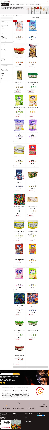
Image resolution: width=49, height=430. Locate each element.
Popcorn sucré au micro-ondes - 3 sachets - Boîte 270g (19, 33)
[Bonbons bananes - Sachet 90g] (30, 285)
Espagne (3, 60)
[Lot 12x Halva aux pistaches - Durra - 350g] (22, 335)
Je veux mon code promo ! (5, 427)
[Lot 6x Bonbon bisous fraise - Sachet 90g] (20, 285)
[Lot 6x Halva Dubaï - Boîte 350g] (20, 87)
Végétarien (4, 50)
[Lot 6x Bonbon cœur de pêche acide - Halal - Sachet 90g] (32, 260)
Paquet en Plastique (5, 65)
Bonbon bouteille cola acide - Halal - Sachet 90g (19, 256)
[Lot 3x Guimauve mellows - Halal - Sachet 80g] (18, 136)
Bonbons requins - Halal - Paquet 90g (32, 33)
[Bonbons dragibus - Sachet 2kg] (19, 211)
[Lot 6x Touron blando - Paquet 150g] (34, 211)
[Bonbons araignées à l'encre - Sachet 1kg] (30, 310)
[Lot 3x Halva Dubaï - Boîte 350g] (18, 87)
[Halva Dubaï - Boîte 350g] (16, 87)
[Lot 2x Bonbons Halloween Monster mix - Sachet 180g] (18, 186)
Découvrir (17, 41)
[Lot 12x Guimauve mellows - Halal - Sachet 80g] (22, 136)
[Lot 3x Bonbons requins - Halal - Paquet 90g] (30, 37)
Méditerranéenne (4, 33)
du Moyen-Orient (4, 38)
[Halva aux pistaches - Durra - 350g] (16, 335)
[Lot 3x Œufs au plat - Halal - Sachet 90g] (33, 112)
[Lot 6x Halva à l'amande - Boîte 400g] (20, 161)
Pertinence (41, 17)
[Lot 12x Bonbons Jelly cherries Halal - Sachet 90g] (35, 161)
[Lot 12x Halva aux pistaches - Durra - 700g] (35, 335)
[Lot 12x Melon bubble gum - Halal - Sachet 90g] (22, 112)
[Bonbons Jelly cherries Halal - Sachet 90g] (30, 161)
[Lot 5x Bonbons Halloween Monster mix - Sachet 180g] (20, 186)
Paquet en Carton (4, 66)
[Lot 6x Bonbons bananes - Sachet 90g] (34, 285)
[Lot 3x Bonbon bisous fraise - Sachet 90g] (18, 285)
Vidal (19, 183)
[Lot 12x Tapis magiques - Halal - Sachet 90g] (35, 136)
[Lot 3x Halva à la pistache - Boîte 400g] (32, 236)
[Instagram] (4, 383)
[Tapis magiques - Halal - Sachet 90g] (30, 136)
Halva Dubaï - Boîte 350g (19, 82)
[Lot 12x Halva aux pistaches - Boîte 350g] (35, 87)
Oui (3, 75)
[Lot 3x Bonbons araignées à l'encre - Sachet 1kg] (32, 310)
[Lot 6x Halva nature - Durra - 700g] (20, 360)
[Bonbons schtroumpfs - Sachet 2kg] (19, 310)
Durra (32, 183)
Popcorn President (5, 22)
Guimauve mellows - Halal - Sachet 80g (19, 132)
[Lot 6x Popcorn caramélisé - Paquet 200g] (34, 62)
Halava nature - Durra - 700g (19, 355)
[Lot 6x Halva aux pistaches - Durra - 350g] (20, 335)
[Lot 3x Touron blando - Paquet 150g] (32, 211)
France (3, 55)
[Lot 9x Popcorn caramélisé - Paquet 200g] (35, 62)
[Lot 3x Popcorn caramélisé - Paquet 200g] (32, 62)
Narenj (3, 26)
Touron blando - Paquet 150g (32, 206)
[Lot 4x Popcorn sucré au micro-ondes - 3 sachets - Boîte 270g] (18, 37)
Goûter (3, 44)
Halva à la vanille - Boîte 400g (19, 231)
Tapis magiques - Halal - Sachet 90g (32, 132)
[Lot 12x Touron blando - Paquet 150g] (35, 211)
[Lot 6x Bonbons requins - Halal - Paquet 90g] (32, 37)
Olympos (3, 21)
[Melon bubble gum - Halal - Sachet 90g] (16, 112)
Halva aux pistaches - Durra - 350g (19, 330)
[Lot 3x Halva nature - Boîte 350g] (18, 62)
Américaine (4, 37)
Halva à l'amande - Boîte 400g (19, 156)
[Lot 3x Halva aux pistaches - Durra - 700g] (32, 335)
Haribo (19, 208)
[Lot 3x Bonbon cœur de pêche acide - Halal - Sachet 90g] (34, 260)
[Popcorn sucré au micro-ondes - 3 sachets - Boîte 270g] (22, 37)
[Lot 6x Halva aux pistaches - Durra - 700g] (34, 335)
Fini (19, 109)
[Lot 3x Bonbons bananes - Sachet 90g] (32, 285)
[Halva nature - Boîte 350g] (16, 62)
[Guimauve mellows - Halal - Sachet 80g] (16, 136)
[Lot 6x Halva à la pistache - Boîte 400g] (34, 236)
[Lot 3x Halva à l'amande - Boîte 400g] (18, 161)
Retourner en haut (25, 367)
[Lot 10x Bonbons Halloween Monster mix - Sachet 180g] (22, 186)
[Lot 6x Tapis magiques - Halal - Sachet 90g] (34, 136)
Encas (3, 43)
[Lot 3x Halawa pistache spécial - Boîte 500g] (32, 186)
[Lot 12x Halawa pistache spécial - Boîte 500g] (35, 186)
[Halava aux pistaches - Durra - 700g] (30, 335)
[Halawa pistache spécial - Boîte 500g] (30, 186)
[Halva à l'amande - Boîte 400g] (16, 161)
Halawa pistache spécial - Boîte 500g (32, 181)
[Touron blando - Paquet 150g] (30, 211)
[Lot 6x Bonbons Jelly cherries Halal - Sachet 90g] (34, 161)
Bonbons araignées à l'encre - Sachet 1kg (32, 306)
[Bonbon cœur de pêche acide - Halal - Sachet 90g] (35, 260)
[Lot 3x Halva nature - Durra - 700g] (18, 360)
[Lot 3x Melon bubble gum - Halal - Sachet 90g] (18, 112)
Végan (3, 49)
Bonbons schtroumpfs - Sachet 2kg (19, 305)
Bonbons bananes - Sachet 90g (32, 280)
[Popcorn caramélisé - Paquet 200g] (30, 62)
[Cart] (47, 1)
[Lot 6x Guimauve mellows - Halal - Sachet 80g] (20, 136)
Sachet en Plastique (5, 70)
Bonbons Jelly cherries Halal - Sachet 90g (32, 157)
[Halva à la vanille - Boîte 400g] (16, 236)
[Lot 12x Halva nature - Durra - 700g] (22, 360)
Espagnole (3, 36)
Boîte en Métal (4, 69)
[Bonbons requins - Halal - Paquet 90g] (35, 37)
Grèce (3, 58)
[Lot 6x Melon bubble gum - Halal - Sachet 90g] (20, 112)
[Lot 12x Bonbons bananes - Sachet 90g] (35, 285)
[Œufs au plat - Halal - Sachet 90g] (31, 112)
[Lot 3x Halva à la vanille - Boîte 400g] (18, 236)
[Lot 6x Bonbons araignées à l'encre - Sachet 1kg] (34, 310)
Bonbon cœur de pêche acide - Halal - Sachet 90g (32, 256)
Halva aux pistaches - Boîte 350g (33, 82)
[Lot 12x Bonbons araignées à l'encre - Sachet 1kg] (35, 310)
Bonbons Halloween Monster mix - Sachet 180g (19, 182)
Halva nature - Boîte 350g (19, 57)
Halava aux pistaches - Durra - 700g (32, 330)
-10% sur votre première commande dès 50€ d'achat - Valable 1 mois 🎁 (6, 422)
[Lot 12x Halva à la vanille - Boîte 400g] (22, 236)
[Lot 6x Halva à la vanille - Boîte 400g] (20, 236)
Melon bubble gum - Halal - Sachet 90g (19, 108)
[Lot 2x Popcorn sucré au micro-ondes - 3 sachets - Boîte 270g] (16, 37)
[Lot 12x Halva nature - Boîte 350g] (22, 62)
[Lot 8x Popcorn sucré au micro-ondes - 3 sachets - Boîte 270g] (20, 37)
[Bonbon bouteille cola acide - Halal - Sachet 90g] (19, 260)
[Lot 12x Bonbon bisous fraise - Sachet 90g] (22, 285)
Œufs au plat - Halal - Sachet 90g (33, 107)
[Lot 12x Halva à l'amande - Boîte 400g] (22, 161)
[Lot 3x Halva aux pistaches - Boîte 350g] (32, 87)
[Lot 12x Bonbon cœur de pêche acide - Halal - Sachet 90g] (30, 260)
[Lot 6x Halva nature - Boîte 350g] (20, 62)
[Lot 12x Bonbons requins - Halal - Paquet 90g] (34, 37)
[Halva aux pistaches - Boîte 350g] (30, 87)
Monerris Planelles (5, 25)
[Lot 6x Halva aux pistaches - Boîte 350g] (34, 87)
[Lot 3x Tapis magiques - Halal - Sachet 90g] (32, 136)
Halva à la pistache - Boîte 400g (33, 231)
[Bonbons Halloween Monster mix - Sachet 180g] (16, 186)
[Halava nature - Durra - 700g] (16, 360)
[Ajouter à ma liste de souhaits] (23, 42)
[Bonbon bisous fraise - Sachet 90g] (16, 285)
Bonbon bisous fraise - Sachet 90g (19, 280)
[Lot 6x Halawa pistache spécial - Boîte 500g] (34, 186)
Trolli (32, 307)
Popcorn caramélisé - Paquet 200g (32, 57)
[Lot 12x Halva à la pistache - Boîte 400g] (35, 236)
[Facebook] (1, 383)
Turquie (3, 59)
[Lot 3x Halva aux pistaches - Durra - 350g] (18, 335)
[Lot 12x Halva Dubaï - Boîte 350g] (22, 87)
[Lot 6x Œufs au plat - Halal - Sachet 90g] (35, 112)
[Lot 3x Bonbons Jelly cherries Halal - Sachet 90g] (32, 161)
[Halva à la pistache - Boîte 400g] (30, 236)
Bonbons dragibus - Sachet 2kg (19, 206)
